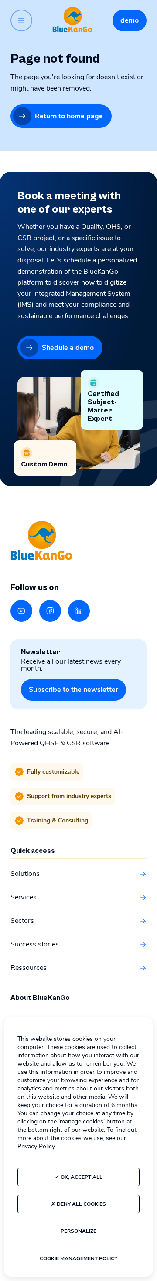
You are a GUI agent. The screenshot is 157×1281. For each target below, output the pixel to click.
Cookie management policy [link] (78, 1258)
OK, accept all (80, 1177)
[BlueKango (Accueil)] (72, 20)
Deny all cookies (80, 1204)
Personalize (78, 1230)
